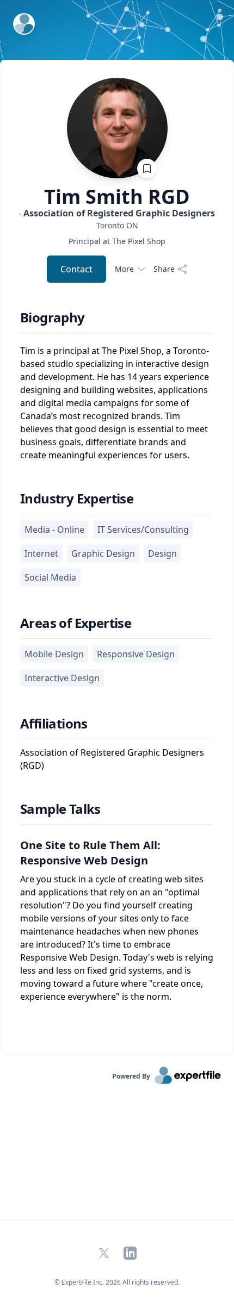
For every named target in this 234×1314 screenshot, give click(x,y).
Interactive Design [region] (62, 678)
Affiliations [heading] (54, 723)
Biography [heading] (52, 317)
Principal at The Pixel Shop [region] (117, 241)
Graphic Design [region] (103, 553)
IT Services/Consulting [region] (143, 529)
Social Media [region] (50, 577)
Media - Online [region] (54, 529)
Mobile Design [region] (54, 654)
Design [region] (162, 553)
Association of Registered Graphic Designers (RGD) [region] (112, 758)
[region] (117, 225)
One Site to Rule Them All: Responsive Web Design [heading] (90, 853)
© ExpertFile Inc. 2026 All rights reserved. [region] (117, 1282)
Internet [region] (41, 553)
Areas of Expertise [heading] (75, 623)
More (124, 269)
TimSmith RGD (117, 197)
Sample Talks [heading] (60, 809)
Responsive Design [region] (136, 654)
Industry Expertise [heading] (76, 498)
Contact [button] (76, 269)
